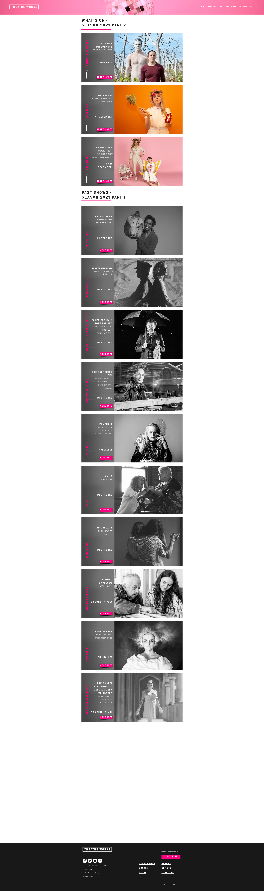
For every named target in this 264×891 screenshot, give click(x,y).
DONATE (143, 868)
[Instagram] (100, 861)
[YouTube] (95, 861)
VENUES (166, 863)
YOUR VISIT (167, 873)
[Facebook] (85, 861)
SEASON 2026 (147, 863)
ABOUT (142, 873)
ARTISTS (166, 868)
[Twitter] (90, 861)
